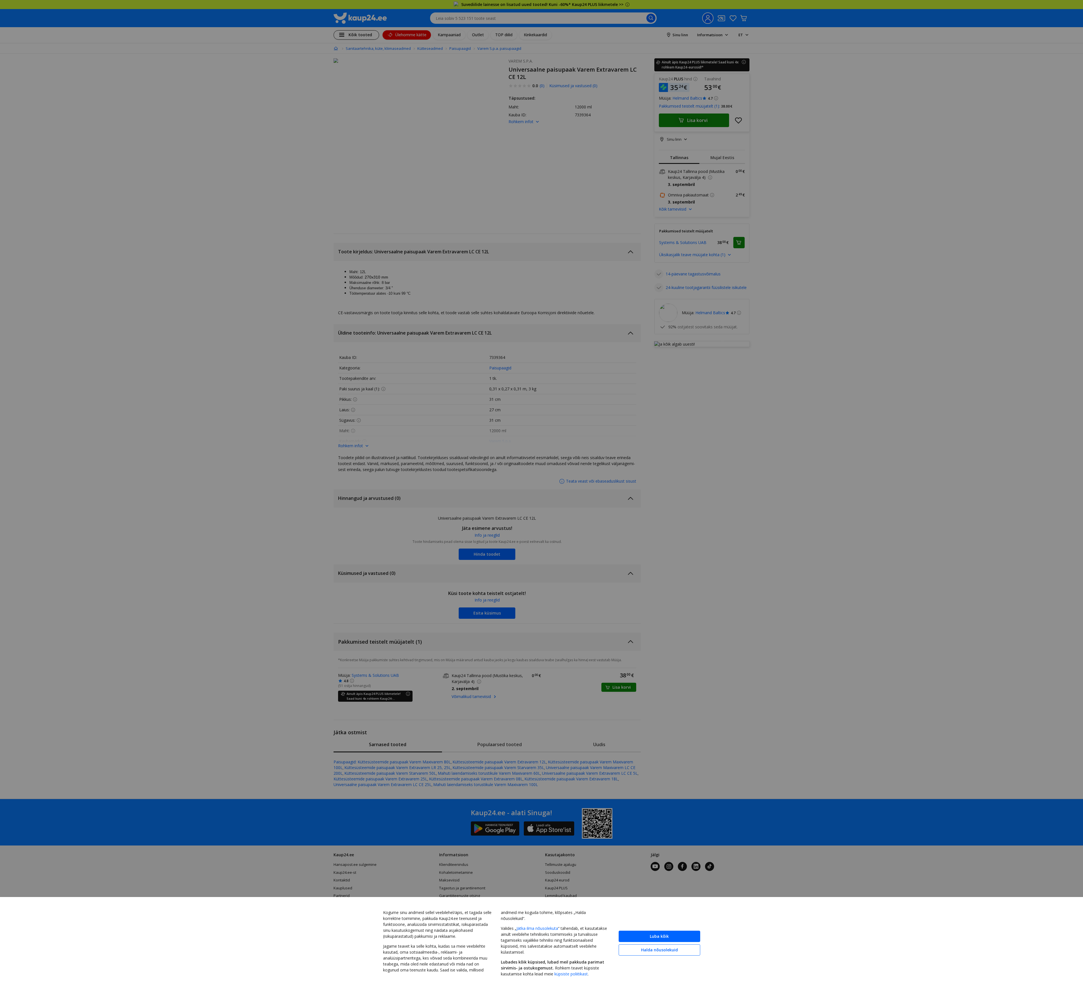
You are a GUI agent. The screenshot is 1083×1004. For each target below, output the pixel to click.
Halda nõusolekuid (659, 949)
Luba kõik (659, 936)
